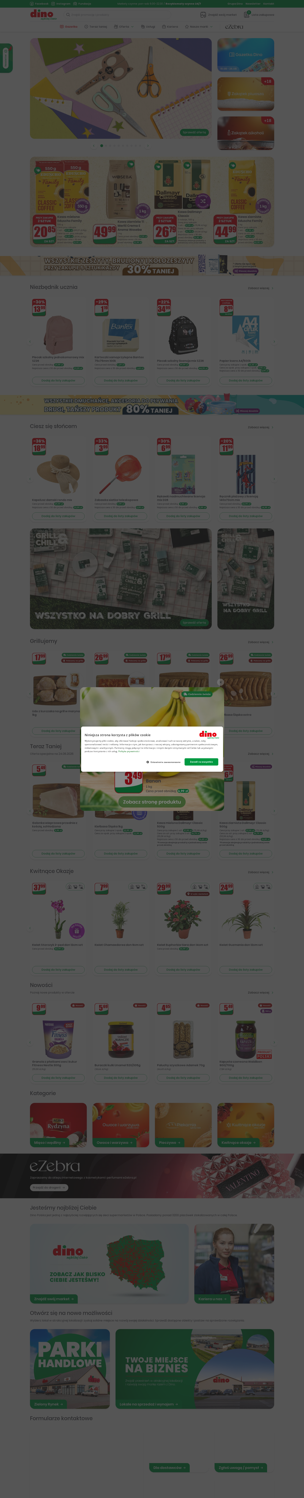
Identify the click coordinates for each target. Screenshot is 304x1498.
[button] (164, 762)
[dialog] (152, 749)
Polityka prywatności (128, 751)
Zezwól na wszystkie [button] (201, 761)
